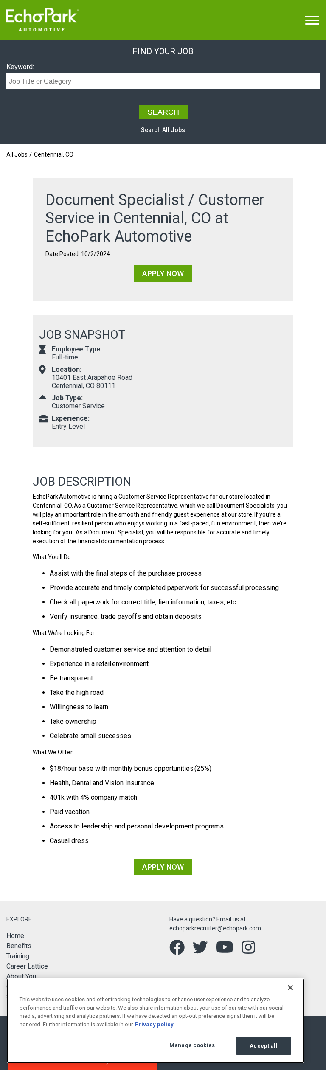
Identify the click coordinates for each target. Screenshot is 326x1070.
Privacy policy (154, 1024)
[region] (155, 1020)
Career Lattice (27, 966)
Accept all (263, 1045)
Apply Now (163, 273)
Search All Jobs (163, 129)
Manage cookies (192, 1045)
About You (21, 976)
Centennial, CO (53, 154)
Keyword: (20, 67)
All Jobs (17, 154)
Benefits (18, 946)
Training (17, 956)
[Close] (290, 987)
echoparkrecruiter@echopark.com (215, 928)
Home (15, 936)
